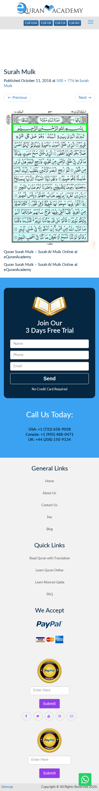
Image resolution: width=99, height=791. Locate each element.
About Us (49, 493)
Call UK (46, 23)
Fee (49, 517)
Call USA (31, 23)
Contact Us (49, 505)
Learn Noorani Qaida (49, 582)
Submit (49, 704)
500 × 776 (65, 81)
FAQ (49, 594)
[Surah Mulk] (49, 178)
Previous (17, 98)
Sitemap (7, 787)
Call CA (60, 23)
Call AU (74, 23)
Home (49, 481)
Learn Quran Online (49, 570)
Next (85, 98)
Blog (49, 529)
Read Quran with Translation (49, 558)
